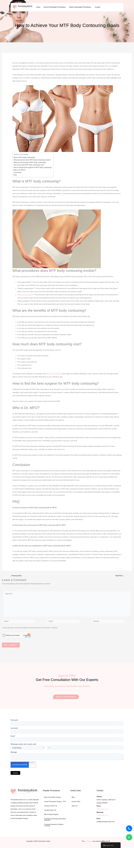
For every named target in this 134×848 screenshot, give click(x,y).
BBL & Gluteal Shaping (51, 814)
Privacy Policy (76, 801)
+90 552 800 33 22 (102, 809)
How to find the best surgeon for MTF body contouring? (33, 167)
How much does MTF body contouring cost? (29, 165)
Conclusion (17, 172)
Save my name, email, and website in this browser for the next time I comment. (31, 628)
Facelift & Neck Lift (50, 810)
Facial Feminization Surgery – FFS (55, 801)
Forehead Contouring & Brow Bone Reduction (55, 819)
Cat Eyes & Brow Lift (50, 806)
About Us (74, 806)
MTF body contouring (54, 374)
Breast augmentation (25, 295)
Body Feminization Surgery (52, 797)
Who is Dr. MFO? (19, 170)
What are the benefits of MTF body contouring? (30, 162)
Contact (97, 7)
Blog (73, 797)
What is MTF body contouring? (24, 157)
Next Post (120, 576)
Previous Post (15, 576)
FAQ (15, 175)
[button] (55, 7)
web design (88, 841)
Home (38, 7)
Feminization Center (44, 841)
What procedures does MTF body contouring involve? (32, 160)
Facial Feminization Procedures (54, 7)
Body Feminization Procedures (80, 7)
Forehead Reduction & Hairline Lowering (53, 825)
